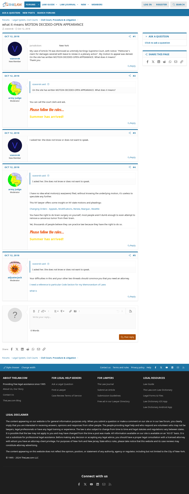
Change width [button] (28, 367)
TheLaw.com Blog (12, 400)
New (83, 4)
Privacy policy (137, 367)
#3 (134, 132)
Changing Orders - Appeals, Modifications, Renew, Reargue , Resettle (64, 208)
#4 (134, 167)
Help (149, 367)
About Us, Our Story (13, 388)
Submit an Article (106, 389)
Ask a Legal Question (62, 384)
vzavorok (9, 28)
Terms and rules (121, 367)
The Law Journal (105, 384)
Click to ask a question (157, 42)
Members (97, 4)
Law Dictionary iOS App (155, 401)
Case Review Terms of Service (67, 395)
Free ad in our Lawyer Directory (113, 401)
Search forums (46, 12)
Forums (30, 4)
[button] (39, 4)
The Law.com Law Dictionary (157, 389)
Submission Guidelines (109, 395)
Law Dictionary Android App (157, 407)
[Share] (130, 36)
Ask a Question (11, 12)
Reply (133, 66)
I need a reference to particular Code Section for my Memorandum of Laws (68, 284)
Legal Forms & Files (153, 395)
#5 (134, 255)
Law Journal (68, 4)
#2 (134, 75)
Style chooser (12, 367)
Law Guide (48, 4)
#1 (134, 36)
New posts (29, 12)
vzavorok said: (39, 84)
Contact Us (8, 394)
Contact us (105, 367)
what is (33, 290)
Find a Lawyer (59, 389)
